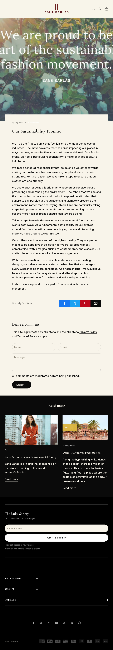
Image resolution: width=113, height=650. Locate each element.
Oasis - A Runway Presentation (81, 452)
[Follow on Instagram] (48, 622)
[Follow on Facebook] (33, 622)
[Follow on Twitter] (41, 622)
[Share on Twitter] (75, 303)
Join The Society (56, 538)
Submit (21, 384)
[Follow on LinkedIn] (71, 622)
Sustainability (33, 122)
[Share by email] (96, 303)
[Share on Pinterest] (85, 303)
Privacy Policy (88, 332)
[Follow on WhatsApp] (79, 622)
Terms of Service (28, 336)
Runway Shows (69, 445)
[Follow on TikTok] (64, 622)
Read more (11, 479)
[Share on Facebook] (64, 303)
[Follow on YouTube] (56, 622)
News (7, 450)
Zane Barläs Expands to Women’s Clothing (30, 457)
